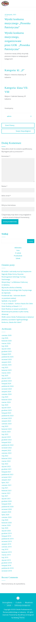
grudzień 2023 (7, 410)
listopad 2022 (6, 442)
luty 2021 (5, 496)
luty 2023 (5, 434)
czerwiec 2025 (7, 365)
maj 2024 (5, 397)
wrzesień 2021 (7, 477)
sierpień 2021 (6, 480)
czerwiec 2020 (7, 517)
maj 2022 (5, 456)
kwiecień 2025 (7, 370)
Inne (18, 250)
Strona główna (7, 602)
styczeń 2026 (6, 349)
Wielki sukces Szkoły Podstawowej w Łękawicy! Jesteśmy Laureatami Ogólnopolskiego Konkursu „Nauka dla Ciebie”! (18, 319)
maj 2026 (5, 338)
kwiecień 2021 (7, 490)
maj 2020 (5, 520)
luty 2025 (5, 375)
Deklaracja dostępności (22, 605)
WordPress (21, 615)
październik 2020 (8, 507)
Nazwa (4, 186)
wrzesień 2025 (7, 359)
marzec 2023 (6, 432)
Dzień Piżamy (9, 125)
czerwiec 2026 (7, 335)
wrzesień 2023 (7, 418)
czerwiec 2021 (7, 485)
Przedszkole (18, 256)
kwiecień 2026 (7, 341)
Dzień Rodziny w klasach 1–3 (12, 306)
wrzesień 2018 (7, 571)
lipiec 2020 (5, 515)
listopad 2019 (6, 536)
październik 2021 (8, 474)
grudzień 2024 (7, 381)
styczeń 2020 (6, 531)
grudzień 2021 (7, 469)
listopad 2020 (6, 504)
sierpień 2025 (6, 362)
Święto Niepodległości (23, 131)
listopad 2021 (6, 472)
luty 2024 (5, 405)
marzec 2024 (6, 402)
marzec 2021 (6, 493)
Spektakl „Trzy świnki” (9, 301)
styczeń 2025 (6, 378)
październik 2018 (8, 568)
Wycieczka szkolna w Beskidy (12, 287)
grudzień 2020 (7, 501)
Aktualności (29, 602)
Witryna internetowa (9, 205)
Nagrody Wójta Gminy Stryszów (13, 274)
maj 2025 (5, 367)
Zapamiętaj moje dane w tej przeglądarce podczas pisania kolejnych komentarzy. (17, 216)
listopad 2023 (6, 413)
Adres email (6, 196)
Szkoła (18, 258)
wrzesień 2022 (7, 448)
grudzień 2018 (7, 563)
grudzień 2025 (7, 351)
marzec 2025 (6, 373)
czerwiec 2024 (7, 394)
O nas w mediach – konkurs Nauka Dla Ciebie (17, 304)
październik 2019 (8, 539)
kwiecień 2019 (7, 552)
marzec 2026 (6, 343)
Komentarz (6, 156)
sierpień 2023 (6, 421)
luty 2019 (5, 557)
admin (9, 116)
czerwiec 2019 (7, 547)
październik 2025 (8, 357)
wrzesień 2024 (7, 389)
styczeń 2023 (6, 437)
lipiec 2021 (5, 482)
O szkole (18, 253)
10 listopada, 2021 (10, 14)
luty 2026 (5, 346)
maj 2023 (5, 426)
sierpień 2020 (6, 512)
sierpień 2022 (6, 450)
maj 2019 (5, 549)
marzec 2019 (6, 555)
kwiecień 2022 (7, 458)
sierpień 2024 (6, 392)
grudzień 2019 (7, 533)
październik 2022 (8, 445)
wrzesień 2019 (7, 541)
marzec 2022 (6, 461)
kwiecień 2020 (7, 523)
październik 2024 (8, 386)
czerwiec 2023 (7, 424)
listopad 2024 (6, 383)
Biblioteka (18, 248)
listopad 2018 (6, 565)
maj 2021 (5, 488)
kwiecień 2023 (7, 429)
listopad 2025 (6, 354)
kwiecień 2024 (7, 400)
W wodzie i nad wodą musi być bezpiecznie (16, 271)
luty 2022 (5, 464)
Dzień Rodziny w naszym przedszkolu (14, 309)
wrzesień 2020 (7, 509)
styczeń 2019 (6, 560)
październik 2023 (8, 416)
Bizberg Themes (19, 618)
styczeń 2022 (6, 466)
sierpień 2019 (6, 544)
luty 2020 (5, 528)
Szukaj (5, 234)
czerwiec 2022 (7, 453)
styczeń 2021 (6, 499)
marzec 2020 (6, 525)
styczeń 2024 (6, 408)
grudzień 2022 (7, 440)
